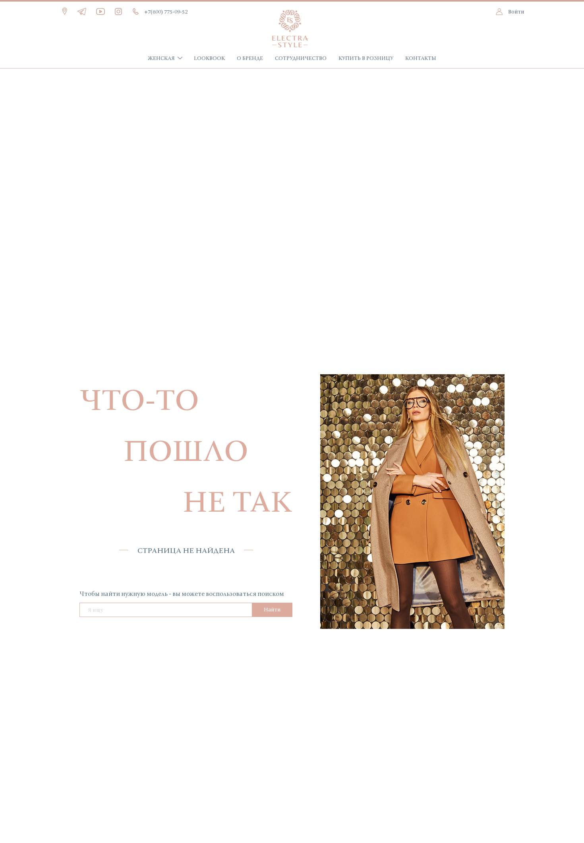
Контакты (420, 58)
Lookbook (209, 58)
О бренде (250, 58)
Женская (161, 58)
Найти (272, 609)
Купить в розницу (365, 58)
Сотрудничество (301, 58)
